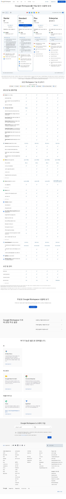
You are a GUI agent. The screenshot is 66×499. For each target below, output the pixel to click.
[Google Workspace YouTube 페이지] (15, 445)
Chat (4, 456)
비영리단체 (17, 482)
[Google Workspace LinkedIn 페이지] (17, 445)
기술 (16, 475)
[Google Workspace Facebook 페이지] (22, 445)
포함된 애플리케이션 (7, 451)
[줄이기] (8, 13)
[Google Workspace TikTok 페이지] (24, 445)
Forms (4, 467)
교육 (16, 480)
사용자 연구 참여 (54, 484)
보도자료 (52, 467)
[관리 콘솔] (47, 1)
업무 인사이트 (17, 458)
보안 (40, 454)
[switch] (63, 12)
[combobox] (42, 427)
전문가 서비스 (17, 473)
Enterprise (17, 467)
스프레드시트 (5, 464)
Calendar (4, 458)
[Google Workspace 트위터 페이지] (13, 445)
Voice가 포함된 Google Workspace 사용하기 (12, 411)
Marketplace (41, 462)
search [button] (47, 445)
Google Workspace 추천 (43, 467)
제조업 (16, 471)
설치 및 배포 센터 (54, 454)
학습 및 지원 (53, 451)
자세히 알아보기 (8, 364)
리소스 (40, 451)
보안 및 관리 (17, 451)
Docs (4, 462)
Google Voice (29, 460)
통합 (40, 464)
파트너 (40, 460)
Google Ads (53, 480)
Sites (4, 469)
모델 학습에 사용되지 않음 (10, 44)
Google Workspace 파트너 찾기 (56, 464)
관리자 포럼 (53, 458)
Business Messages (54, 482)
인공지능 (16, 484)
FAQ (40, 458)
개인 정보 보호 (23, 488)
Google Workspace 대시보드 (56, 460)
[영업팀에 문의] (53, 1)
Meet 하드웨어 (29, 458)
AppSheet (29, 462)
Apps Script (5, 473)
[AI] (25, 1)
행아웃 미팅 (5, 454)
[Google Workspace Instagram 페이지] (20, 445)
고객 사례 (40, 456)
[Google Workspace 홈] (6, 2)
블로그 (4, 445)
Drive (4, 460)
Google (5, 488)
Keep (4, 471)
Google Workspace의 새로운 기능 (56, 462)
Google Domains (54, 475)
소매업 (16, 469)
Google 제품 (17, 488)
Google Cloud (53, 473)
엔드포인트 (17, 454)
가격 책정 (29, 451)
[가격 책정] (29, 1)
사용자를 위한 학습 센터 (55, 456)
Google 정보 (11, 488)
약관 (29, 488)
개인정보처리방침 (23, 435)
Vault (16, 456)
